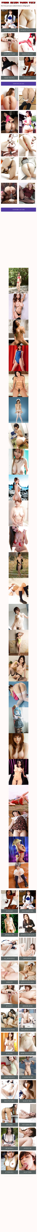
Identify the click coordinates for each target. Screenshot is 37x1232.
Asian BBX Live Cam (18, 209)
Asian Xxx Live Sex (18, 84)
